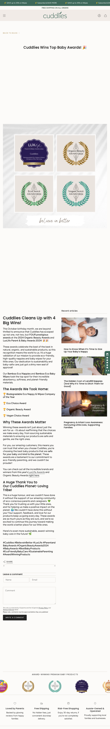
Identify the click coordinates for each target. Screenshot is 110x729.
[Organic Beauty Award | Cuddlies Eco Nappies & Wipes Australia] (55, 686)
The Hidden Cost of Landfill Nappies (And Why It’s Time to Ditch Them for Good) (84, 384)
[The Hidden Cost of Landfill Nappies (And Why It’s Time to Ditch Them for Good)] (84, 366)
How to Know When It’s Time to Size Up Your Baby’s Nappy (83, 350)
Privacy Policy (43, 608)
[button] (107, 362)
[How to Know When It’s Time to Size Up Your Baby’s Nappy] (84, 330)
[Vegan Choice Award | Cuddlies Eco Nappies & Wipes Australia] (28, 686)
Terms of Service (8, 609)
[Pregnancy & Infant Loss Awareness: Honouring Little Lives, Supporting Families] (84, 404)
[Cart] (105, 15)
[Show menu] (4, 15)
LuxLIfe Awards (36, 472)
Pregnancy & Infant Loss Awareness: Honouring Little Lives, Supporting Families (83, 425)
